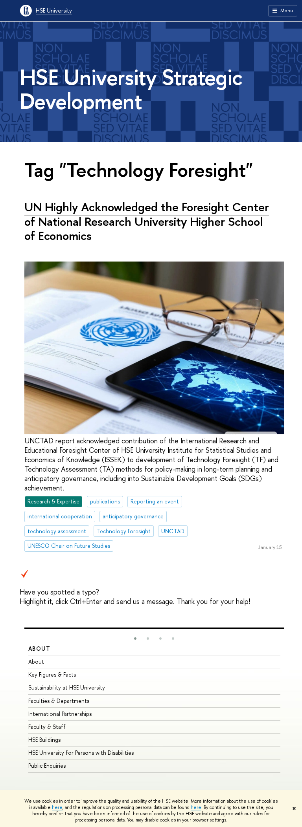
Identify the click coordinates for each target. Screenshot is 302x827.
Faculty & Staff (47, 726)
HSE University (54, 10)
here (57, 807)
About (39, 648)
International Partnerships (60, 713)
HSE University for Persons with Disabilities (81, 752)
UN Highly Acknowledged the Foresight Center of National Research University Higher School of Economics (146, 221)
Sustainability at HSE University (66, 687)
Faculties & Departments (58, 700)
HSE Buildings (44, 739)
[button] (135, 638)
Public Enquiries (47, 765)
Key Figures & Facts (52, 674)
